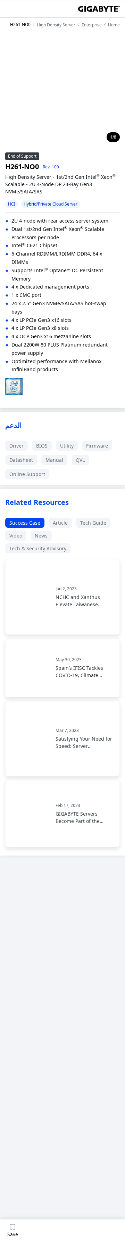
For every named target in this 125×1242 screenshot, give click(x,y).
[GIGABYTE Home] (99, 9)
